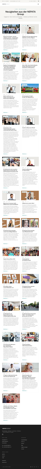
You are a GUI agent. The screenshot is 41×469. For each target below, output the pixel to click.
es (34, 466)
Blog (22, 445)
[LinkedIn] (38, 1)
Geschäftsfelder (24, 439)
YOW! (3, 457)
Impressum (4, 460)
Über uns (22, 441)
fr (36, 466)
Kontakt (22, 448)
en (32, 466)
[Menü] (38, 4)
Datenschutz (4, 462)
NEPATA (3, 454)
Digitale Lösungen (24, 447)
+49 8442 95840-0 (32, 1)
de (30, 466)
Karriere (22, 443)
